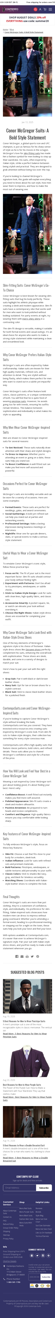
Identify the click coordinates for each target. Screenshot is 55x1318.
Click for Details (9, 1261)
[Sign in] (40, 9)
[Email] (22, 956)
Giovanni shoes (33, 649)
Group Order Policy (10, 1228)
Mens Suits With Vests (25, 1224)
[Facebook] (16, 956)
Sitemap (6, 1235)
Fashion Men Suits (26, 1219)
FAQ (4, 1220)
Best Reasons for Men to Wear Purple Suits (22, 1084)
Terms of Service (42, 1236)
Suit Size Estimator (43, 1225)
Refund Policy (8, 1224)
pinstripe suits (19, 401)
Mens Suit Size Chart (41, 1220)
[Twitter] (32, 956)
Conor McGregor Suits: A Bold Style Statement (27, 134)
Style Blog (39, 1215)
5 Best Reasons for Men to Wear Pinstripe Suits (24, 1021)
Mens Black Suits (25, 1215)
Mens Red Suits (25, 1208)
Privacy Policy (8, 1238)
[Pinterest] (37, 956)
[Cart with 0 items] (45, 9)
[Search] (35, 9)
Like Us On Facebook (44, 1232)
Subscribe (44, 1187)
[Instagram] (43, 1255)
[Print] (27, 956)
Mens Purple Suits (26, 1212)
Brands (38, 1212)
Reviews (39, 1208)
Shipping (6, 1231)
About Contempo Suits (9, 1212)
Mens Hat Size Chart (44, 1229)
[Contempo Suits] (10, 9)
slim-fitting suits (32, 153)
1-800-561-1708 (13, 1282)
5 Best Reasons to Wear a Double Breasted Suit (24, 1145)
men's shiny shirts (31, 318)
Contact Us (7, 1217)
